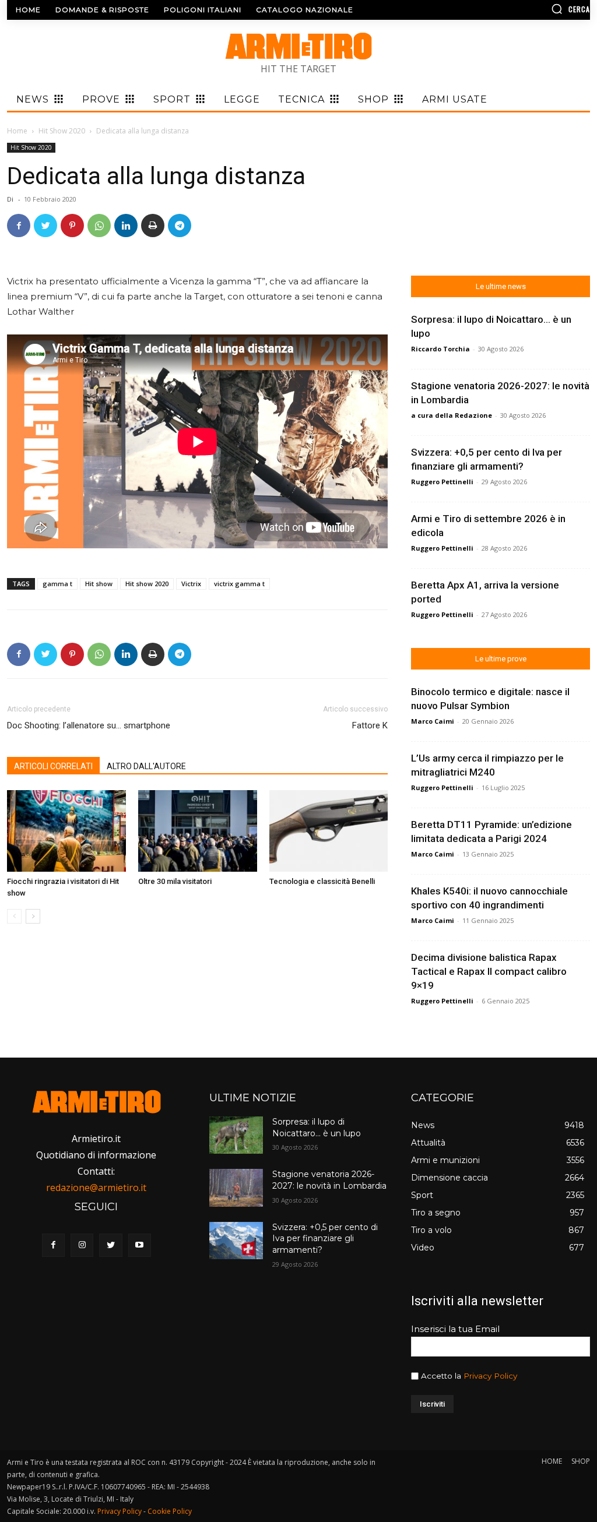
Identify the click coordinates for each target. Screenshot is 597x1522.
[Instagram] (82, 1245)
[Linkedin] (126, 225)
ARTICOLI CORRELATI (53, 766)
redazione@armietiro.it (96, 1187)
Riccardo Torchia (440, 348)
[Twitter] (45, 225)
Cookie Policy (170, 1511)
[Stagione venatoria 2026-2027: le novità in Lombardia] (236, 1187)
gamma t (57, 583)
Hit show (99, 583)
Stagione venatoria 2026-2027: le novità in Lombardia (329, 1180)
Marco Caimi (432, 721)
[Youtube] (139, 1245)
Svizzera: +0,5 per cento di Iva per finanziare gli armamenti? (325, 1238)
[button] (521, 9)
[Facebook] (18, 225)
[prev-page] (14, 916)
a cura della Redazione (451, 415)
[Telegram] (179, 225)
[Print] (152, 225)
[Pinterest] (72, 225)
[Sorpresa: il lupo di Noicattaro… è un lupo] (236, 1135)
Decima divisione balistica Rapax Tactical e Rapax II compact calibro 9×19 (489, 971)
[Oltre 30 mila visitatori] (197, 831)
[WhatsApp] (99, 225)
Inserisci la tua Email (455, 1328)
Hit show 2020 (146, 583)
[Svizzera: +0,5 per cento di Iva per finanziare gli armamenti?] (236, 1240)
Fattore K (370, 725)
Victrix (191, 583)
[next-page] (33, 916)
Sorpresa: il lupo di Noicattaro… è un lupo (316, 1127)
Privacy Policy (490, 1375)
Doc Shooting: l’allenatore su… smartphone (88, 725)
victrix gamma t (239, 583)
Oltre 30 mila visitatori (175, 881)
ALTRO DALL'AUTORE (146, 766)
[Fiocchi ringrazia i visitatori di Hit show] (66, 831)
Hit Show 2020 (61, 131)
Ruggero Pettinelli (442, 481)
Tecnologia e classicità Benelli (322, 881)
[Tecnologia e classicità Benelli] (328, 831)
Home (17, 131)
